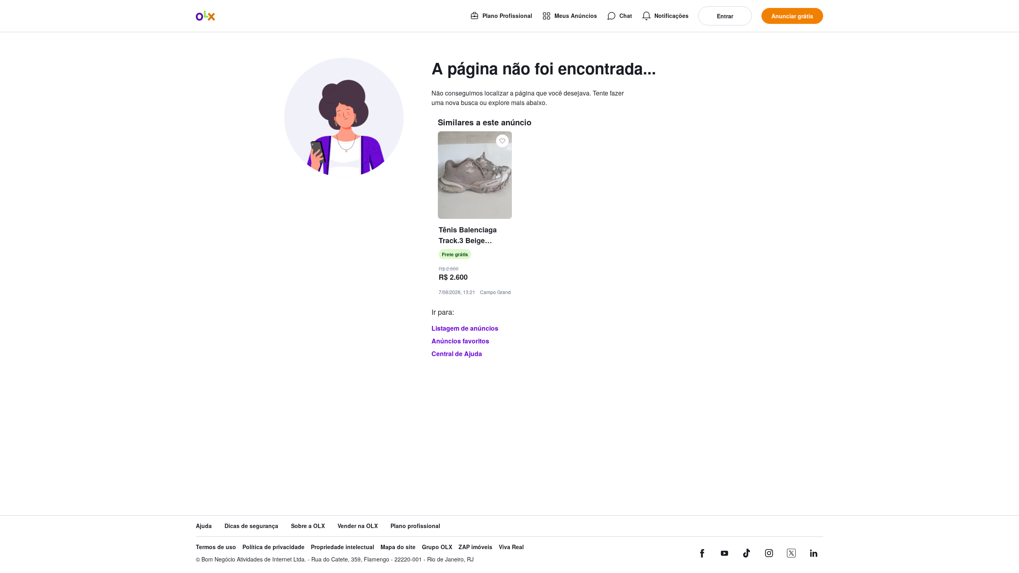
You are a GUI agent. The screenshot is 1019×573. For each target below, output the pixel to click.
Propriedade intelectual (342, 547)
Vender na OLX (358, 526)
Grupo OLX (437, 547)
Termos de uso (216, 547)
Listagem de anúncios (464, 328)
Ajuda (204, 526)
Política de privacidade (273, 547)
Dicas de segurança (251, 526)
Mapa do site (398, 547)
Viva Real (511, 547)
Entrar (725, 16)
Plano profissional (415, 526)
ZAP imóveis (475, 547)
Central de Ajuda (456, 353)
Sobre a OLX (308, 526)
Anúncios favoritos (460, 340)
